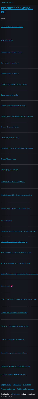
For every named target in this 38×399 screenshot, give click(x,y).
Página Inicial (6, 385)
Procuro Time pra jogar (8, 159)
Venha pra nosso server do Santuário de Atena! (16, 263)
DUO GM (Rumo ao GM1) (10, 138)
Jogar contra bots (6, 220)
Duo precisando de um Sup (9, 95)
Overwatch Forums (7, 2)
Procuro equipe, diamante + (10, 73)
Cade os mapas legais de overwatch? (12, 339)
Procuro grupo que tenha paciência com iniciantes (17, 116)
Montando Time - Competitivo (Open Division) (16, 252)
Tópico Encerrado (7, 40)
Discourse (16, 394)
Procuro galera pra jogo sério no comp (13, 105)
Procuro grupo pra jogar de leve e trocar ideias (16, 208)
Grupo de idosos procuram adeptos (12, 27)
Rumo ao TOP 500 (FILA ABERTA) (13, 182)
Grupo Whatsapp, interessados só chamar (14, 353)
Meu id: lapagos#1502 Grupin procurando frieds (16, 195)
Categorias (17, 385)
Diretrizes (27, 385)
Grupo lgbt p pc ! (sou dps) (9, 170)
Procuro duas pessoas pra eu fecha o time (14, 313)
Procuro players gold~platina (10, 127)
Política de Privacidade (25, 389)
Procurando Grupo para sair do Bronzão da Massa (17, 148)
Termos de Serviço (8, 389)
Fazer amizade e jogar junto (10, 63)
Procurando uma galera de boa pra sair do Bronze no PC (19, 231)
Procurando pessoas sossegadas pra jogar (14, 242)
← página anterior (7, 374)
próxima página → (20, 374)
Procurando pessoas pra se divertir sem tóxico (15, 366)
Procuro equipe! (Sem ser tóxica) (11, 52)
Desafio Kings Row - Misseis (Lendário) (14, 84)
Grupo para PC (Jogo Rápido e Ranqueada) (15, 326)
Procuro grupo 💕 (7, 286)
